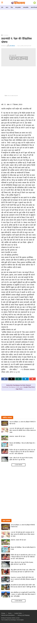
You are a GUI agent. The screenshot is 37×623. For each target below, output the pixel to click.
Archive (6, 35)
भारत (7, 7)
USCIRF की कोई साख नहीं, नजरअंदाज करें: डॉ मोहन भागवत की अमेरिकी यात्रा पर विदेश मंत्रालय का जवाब (22, 430)
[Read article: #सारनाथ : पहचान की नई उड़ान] (4, 437)
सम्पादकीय (25, 7)
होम (2, 7)
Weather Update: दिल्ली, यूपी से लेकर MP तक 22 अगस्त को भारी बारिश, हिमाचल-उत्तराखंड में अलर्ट (23, 579)
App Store (19, 389)
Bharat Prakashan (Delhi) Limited (10, 618)
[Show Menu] (2, 2)
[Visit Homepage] (18, 2)
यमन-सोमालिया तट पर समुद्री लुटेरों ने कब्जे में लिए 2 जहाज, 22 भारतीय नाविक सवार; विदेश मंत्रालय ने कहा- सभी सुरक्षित (23, 594)
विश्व (12, 7)
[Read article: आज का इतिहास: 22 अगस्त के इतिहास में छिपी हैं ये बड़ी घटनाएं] (4, 423)
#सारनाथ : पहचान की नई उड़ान (17, 436)
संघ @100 (18, 7)
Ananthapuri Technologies (17, 619)
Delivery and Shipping (23, 615)
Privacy (3, 613)
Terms (10, 613)
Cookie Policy (18, 613)
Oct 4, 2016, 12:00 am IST (24, 45)
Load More (18, 464)
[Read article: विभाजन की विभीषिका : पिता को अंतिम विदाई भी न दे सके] (4, 444)
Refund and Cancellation (8, 615)
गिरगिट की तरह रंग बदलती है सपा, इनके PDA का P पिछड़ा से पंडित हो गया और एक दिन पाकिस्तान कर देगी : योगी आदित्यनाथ (22, 451)
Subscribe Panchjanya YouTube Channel (18, 385)
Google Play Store (29, 387)
